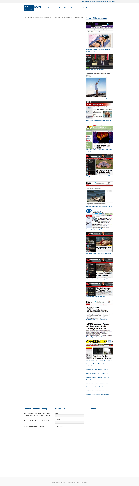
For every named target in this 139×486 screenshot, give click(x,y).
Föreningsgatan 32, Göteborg (88, 1)
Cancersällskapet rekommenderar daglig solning (98, 98)
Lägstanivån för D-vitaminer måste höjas (96, 390)
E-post (56, 413)
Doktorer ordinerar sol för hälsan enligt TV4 (97, 279)
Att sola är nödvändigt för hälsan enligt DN (96, 319)
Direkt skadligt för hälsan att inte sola (95, 337)
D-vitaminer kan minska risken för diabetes (97, 387)
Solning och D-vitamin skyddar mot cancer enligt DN (99, 206)
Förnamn (57, 419)
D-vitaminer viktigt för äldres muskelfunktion (97, 394)
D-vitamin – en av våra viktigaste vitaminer (97, 369)
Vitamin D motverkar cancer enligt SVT (96, 69)
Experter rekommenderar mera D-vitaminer (97, 383)
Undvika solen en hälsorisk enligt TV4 (95, 296)
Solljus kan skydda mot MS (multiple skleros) (97, 373)
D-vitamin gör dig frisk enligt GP (94, 229)
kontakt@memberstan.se (102, 1)
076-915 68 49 (112, 1)
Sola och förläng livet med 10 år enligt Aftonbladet (98, 360)
